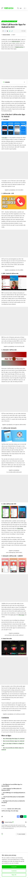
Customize (14, 870)
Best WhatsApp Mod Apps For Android (13, 738)
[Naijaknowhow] (9, 8)
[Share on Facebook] (5, 31)
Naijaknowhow (19, 47)
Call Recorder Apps (6, 810)
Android (4, 21)
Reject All (14, 874)
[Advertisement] (14, 14)
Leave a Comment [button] (21, 834)
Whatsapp (21, 614)
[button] (2, 8)
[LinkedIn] (26, 822)
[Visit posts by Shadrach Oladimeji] (2, 822)
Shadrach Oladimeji (6, 34)
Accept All (14, 866)
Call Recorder (17, 808)
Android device (16, 41)
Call (13, 808)
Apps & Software (12, 21)
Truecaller (4, 137)
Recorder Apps (14, 810)
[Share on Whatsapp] (10, 31)
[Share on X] (7, 31)
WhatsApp (20, 528)
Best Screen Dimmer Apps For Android (13, 741)
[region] (14, 865)
